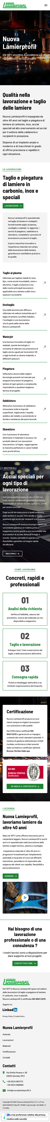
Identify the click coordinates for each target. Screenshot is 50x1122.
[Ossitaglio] (44, 316)
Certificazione (9, 1051)
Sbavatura (9, 429)
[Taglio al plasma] (44, 284)
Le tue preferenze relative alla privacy (27, 1115)
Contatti (6, 1057)
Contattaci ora (23, 963)
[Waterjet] (44, 348)
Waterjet (8, 336)
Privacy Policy (8, 1016)
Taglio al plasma (12, 273)
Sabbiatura (9, 400)
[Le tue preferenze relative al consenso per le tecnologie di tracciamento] (4, 1117)
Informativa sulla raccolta (15, 1119)
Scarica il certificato (23, 786)
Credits (6, 1108)
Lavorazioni (11, 206)
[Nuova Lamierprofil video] (25, 898)
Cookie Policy (19, 1016)
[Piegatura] (44, 380)
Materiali (11, 553)
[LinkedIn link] (10, 1010)
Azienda (9, 876)
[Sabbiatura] (44, 410)
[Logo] (15, 5)
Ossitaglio (8, 304)
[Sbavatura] (44, 440)
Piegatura (8, 368)
